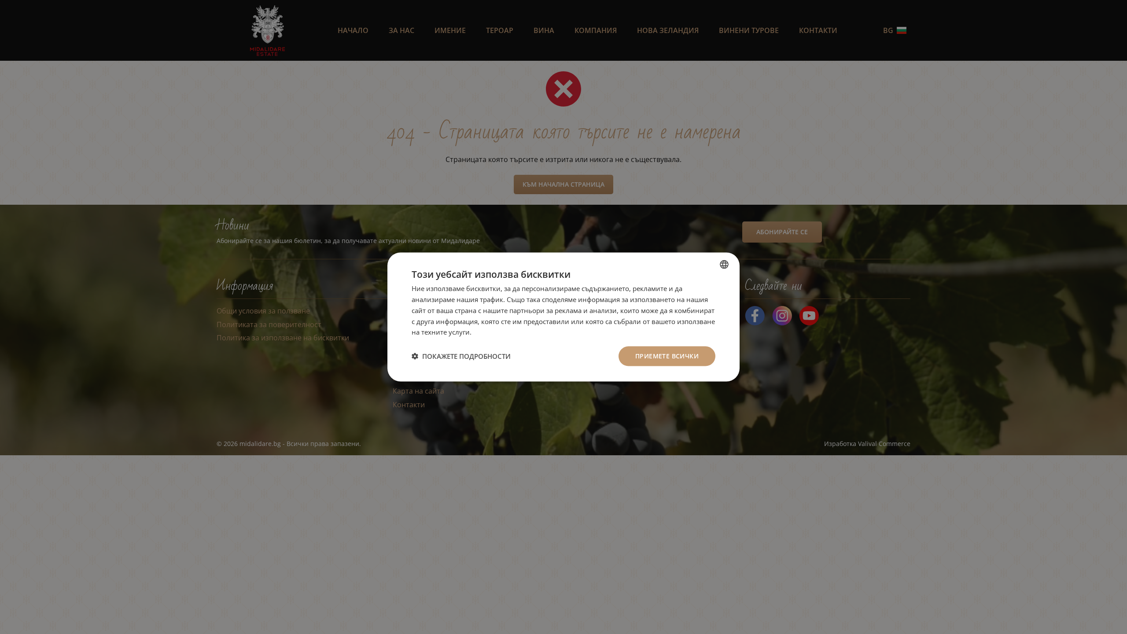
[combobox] (724, 264)
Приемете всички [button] (667, 356)
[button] (461, 356)
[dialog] (563, 317)
